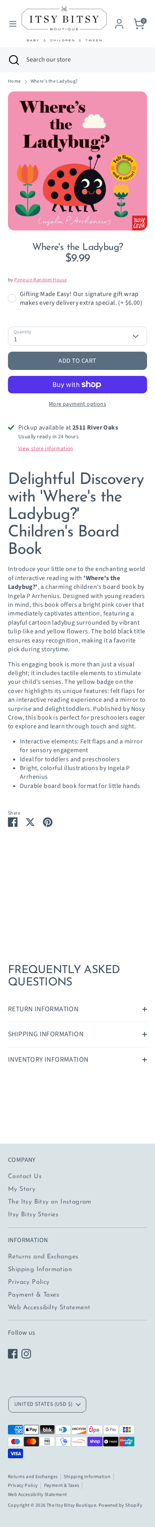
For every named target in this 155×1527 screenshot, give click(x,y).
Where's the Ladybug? (54, 81)
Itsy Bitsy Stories (33, 1215)
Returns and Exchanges (43, 1257)
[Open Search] (13, 59)
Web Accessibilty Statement (49, 1307)
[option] (77, 160)
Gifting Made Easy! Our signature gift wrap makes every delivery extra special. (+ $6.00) (81, 298)
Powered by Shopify (120, 1505)
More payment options (77, 404)
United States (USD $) (43, 1404)
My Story (21, 1189)
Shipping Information (40, 1269)
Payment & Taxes (33, 1295)
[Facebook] (12, 1354)
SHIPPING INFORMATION (45, 1034)
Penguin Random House (40, 280)
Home (14, 81)
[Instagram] (26, 1354)
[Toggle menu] (10, 24)
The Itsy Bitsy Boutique (71, 1505)
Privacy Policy (29, 1282)
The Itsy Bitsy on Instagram (49, 1202)
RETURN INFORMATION (43, 1009)
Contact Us (25, 1176)
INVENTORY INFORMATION (48, 1059)
